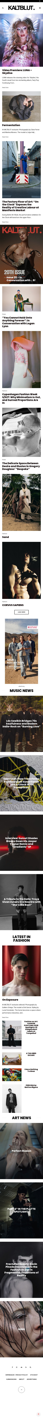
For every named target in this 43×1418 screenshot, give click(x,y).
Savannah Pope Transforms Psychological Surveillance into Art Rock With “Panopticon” (21, 783)
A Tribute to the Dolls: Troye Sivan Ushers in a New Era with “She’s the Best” (21, 902)
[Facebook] (12, 1367)
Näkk (21, 1329)
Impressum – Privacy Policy (17, 1375)
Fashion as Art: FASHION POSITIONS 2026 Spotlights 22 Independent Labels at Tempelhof (31, 1027)
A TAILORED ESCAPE (31, 1054)
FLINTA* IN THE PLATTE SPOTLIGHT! (21, 1210)
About (21, 1379)
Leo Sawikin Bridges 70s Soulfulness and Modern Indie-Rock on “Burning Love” (21, 724)
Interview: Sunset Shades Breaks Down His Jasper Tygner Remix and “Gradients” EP (21, 842)
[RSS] (26, 1367)
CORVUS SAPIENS (13, 605)
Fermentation (11, 125)
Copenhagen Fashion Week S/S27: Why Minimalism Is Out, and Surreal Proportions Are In (21, 398)
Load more (21, 612)
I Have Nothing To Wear (31, 1070)
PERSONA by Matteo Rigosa (31, 1086)
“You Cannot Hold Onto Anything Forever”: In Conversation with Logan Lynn (18, 322)
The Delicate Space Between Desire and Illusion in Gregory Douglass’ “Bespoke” (21, 466)
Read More (5, 87)
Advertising (32, 1379)
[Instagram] (16, 1367)
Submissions (11, 1379)
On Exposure (10, 999)
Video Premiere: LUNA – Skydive (17, 72)
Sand (5, 537)
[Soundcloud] (21, 1367)
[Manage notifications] (38, 1414)
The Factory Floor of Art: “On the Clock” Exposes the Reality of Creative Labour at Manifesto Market (20, 206)
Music (4, 314)
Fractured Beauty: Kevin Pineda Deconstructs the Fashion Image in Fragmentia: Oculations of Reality (21, 1270)
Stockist (34, 1375)
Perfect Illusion (21, 1151)
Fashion (4, 391)
